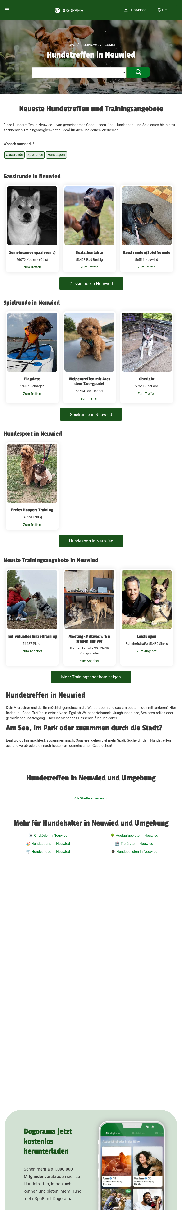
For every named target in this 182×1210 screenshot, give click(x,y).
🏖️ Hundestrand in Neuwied (48, 843)
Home (71, 45)
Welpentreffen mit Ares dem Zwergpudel (89, 381)
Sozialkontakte (89, 252)
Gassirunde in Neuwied (91, 283)
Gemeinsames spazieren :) (32, 252)
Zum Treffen (32, 267)
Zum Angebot (32, 651)
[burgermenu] (7, 10)
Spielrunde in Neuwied (91, 414)
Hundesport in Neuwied (91, 540)
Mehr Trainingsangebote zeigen (91, 676)
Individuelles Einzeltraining (32, 636)
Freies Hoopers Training (32, 510)
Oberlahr (147, 379)
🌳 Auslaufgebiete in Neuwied (134, 835)
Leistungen (146, 636)
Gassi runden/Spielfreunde (146, 252)
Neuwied (110, 45)
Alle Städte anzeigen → (91, 798)
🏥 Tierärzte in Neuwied (134, 843)
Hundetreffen (89, 45)
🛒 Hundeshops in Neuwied (48, 852)
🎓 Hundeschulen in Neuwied (134, 852)
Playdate (32, 379)
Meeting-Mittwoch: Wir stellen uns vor (89, 639)
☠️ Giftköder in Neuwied (48, 835)
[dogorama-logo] (69, 9)
